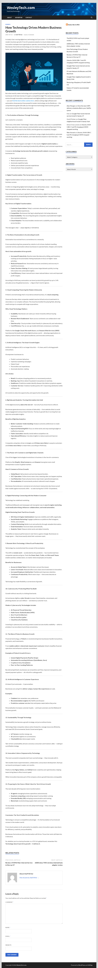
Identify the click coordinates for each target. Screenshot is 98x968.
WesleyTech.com (21, 7)
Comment (9, 902)
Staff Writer (19, 34)
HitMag (90, 965)
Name (8, 927)
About (9, 17)
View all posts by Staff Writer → (29, 877)
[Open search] (91, 17)
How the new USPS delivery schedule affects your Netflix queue (79, 108)
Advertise (18, 17)
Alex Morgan (71, 106)
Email (8, 936)
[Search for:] (79, 145)
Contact (29, 17)
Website (8, 945)
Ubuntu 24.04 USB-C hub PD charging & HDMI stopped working (79, 127)
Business (7, 24)
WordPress (81, 965)
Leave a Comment (29, 34)
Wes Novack (71, 132)
